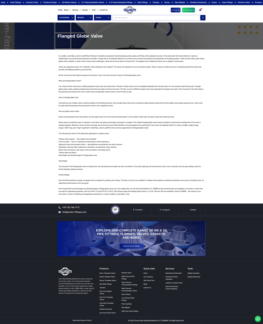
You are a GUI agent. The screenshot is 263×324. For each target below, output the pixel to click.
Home (60, 10)
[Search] (202, 17)
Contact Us (104, 10)
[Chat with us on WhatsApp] (258, 319)
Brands (85, 10)
